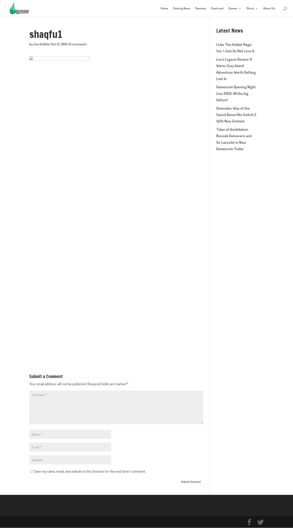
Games (233, 8)
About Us (269, 8)
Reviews (201, 8)
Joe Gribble (41, 44)
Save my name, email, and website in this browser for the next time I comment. (90, 471)
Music (250, 8)
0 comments (78, 44)
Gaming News (181, 8)
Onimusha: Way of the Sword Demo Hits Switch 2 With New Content (236, 114)
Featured (217, 8)
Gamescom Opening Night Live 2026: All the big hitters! (236, 93)
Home (164, 8)
